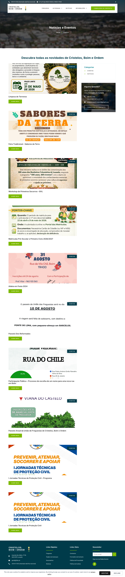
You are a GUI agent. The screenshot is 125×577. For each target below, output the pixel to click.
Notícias (69, 8)
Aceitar (104, 573)
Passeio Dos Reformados (19, 334)
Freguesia (45, 8)
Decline (117, 573)
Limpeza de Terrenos (18, 97)
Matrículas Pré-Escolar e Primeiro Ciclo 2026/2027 (31, 239)
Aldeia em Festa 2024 (18, 286)
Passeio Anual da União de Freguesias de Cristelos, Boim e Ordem (37, 431)
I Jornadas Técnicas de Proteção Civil (25, 525)
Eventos (72, 66)
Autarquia (56, 8)
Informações (80, 8)
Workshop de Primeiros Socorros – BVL (26, 191)
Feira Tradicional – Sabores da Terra (24, 144)
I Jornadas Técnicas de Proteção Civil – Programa (30, 478)
